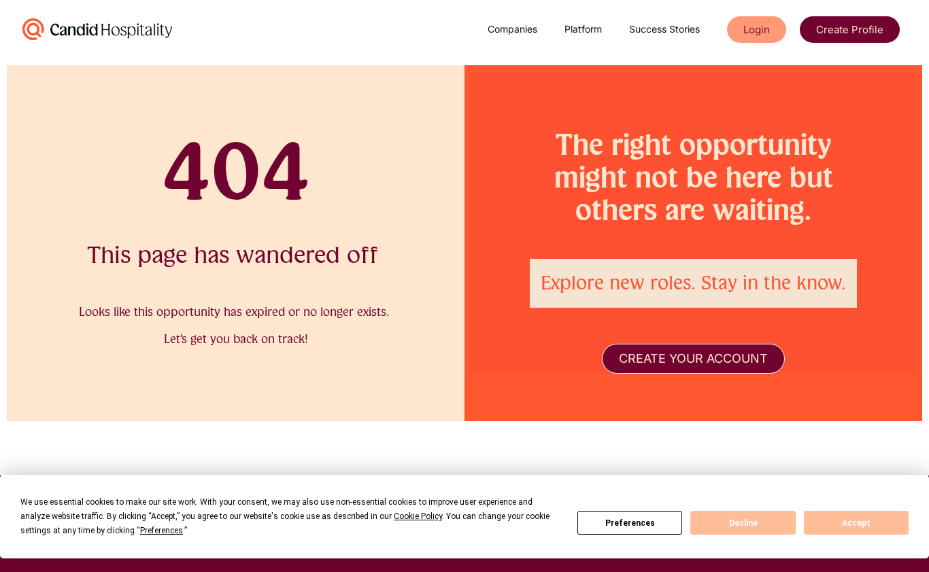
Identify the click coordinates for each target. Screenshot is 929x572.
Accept (856, 523)
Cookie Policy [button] (418, 516)
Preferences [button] (161, 530)
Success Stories (664, 29)
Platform (583, 29)
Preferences (630, 523)
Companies (512, 29)
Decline (743, 523)
